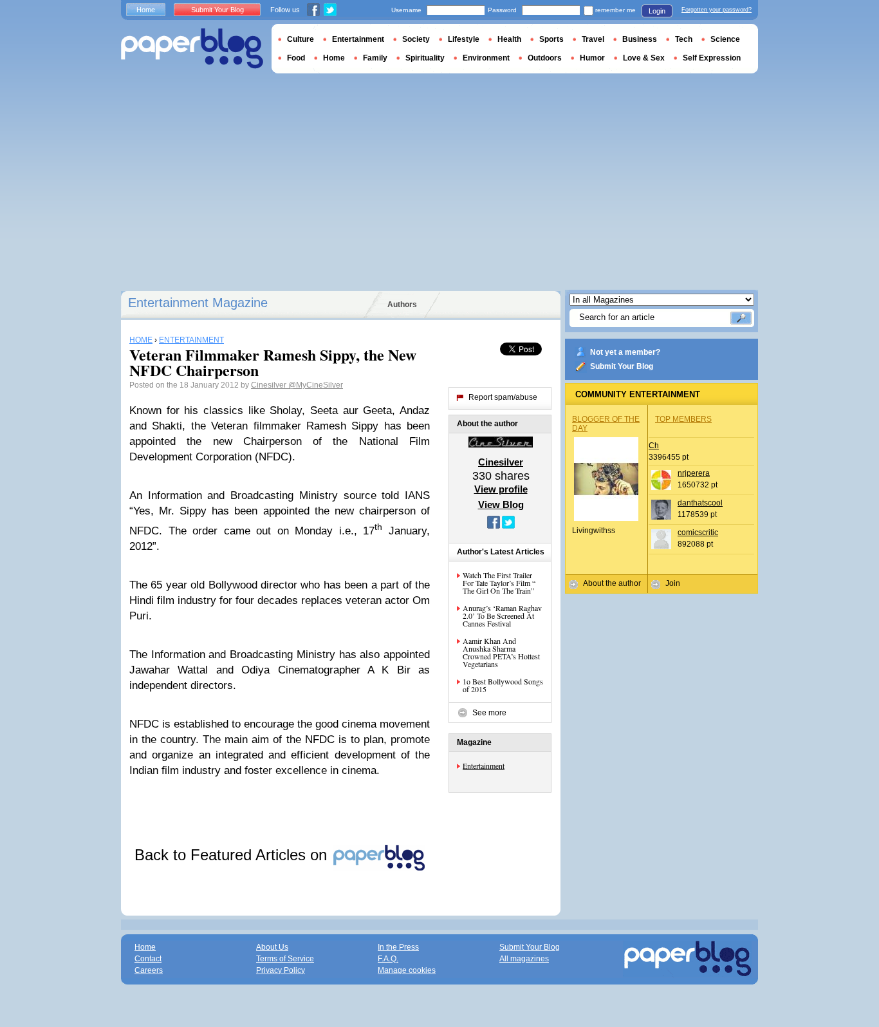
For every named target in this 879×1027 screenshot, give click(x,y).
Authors (402, 304)
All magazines (524, 958)
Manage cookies (407, 970)
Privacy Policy (280, 970)
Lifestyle (463, 39)
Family (375, 57)
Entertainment (483, 765)
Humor (592, 57)
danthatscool (700, 502)
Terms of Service (285, 958)
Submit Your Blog (621, 366)
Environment (486, 57)
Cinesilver (269, 385)
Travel (593, 39)
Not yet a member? (625, 352)
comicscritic (698, 532)
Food (296, 57)
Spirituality (425, 57)
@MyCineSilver (315, 385)
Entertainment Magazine (198, 303)
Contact (148, 958)
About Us (272, 947)
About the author (612, 583)
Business (639, 39)
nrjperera (694, 473)
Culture (300, 39)
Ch (654, 445)
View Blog (501, 504)
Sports (551, 39)
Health (509, 39)
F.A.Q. (388, 958)
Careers (148, 970)
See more (489, 712)
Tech (683, 39)
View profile (501, 489)
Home (145, 10)
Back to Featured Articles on (232, 854)
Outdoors (545, 57)
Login (657, 11)
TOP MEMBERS (683, 419)
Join (672, 583)
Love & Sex (644, 57)
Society (416, 39)
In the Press (398, 947)
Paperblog (192, 48)
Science (725, 39)
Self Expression (712, 57)
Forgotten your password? (716, 9)
